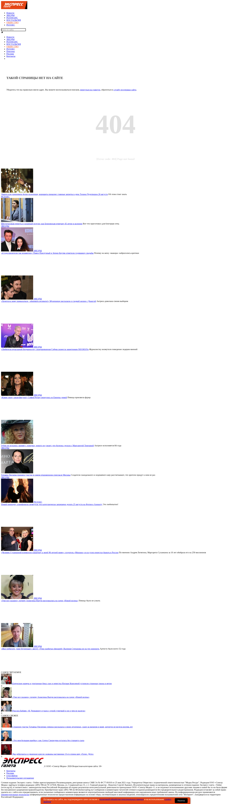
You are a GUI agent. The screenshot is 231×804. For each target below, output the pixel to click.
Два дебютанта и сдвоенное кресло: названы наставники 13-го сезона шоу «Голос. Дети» (53, 754)
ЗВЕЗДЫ (10, 15)
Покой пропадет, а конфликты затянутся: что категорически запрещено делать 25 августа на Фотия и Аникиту (51, 504)
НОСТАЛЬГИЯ (13, 20)
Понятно (181, 801)
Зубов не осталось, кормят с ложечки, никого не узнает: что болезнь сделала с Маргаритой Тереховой (47, 445)
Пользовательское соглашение (20, 778)
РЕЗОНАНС (12, 18)
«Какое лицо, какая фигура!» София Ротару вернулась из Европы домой (34, 397)
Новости (10, 13)
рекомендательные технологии (15, 794)
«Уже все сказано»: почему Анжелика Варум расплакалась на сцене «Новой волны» (39, 600)
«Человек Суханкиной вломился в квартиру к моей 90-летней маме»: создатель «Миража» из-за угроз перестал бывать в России (59, 552)
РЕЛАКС (10, 25)
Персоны (10, 51)
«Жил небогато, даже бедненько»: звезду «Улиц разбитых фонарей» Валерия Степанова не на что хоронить (50, 649)
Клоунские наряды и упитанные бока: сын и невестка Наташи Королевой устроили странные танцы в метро (62, 683)
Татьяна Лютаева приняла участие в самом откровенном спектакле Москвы (35, 475)
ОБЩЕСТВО (12, 22)
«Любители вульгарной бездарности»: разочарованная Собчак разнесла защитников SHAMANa (45, 349)
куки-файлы (12, 775)
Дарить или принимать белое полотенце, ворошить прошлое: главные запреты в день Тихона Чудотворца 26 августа (54, 194)
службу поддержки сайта (124, 90)
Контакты (10, 56)
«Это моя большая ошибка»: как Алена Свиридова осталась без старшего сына (48, 740)
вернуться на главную (90, 90)
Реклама (10, 54)
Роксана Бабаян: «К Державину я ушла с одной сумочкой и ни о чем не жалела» (48, 711)
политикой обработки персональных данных (122, 799)
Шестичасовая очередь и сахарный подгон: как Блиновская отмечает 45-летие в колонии (41, 224)
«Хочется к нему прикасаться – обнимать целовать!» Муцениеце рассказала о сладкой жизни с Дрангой (48, 301)
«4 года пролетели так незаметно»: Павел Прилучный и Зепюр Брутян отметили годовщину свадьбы (47, 253)
